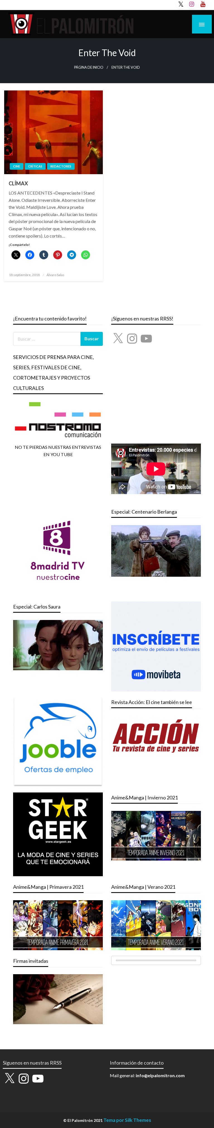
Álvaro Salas (55, 275)
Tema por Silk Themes (127, 1120)
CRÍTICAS (35, 166)
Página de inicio (88, 67)
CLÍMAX (18, 183)
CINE (16, 166)
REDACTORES (60, 166)
